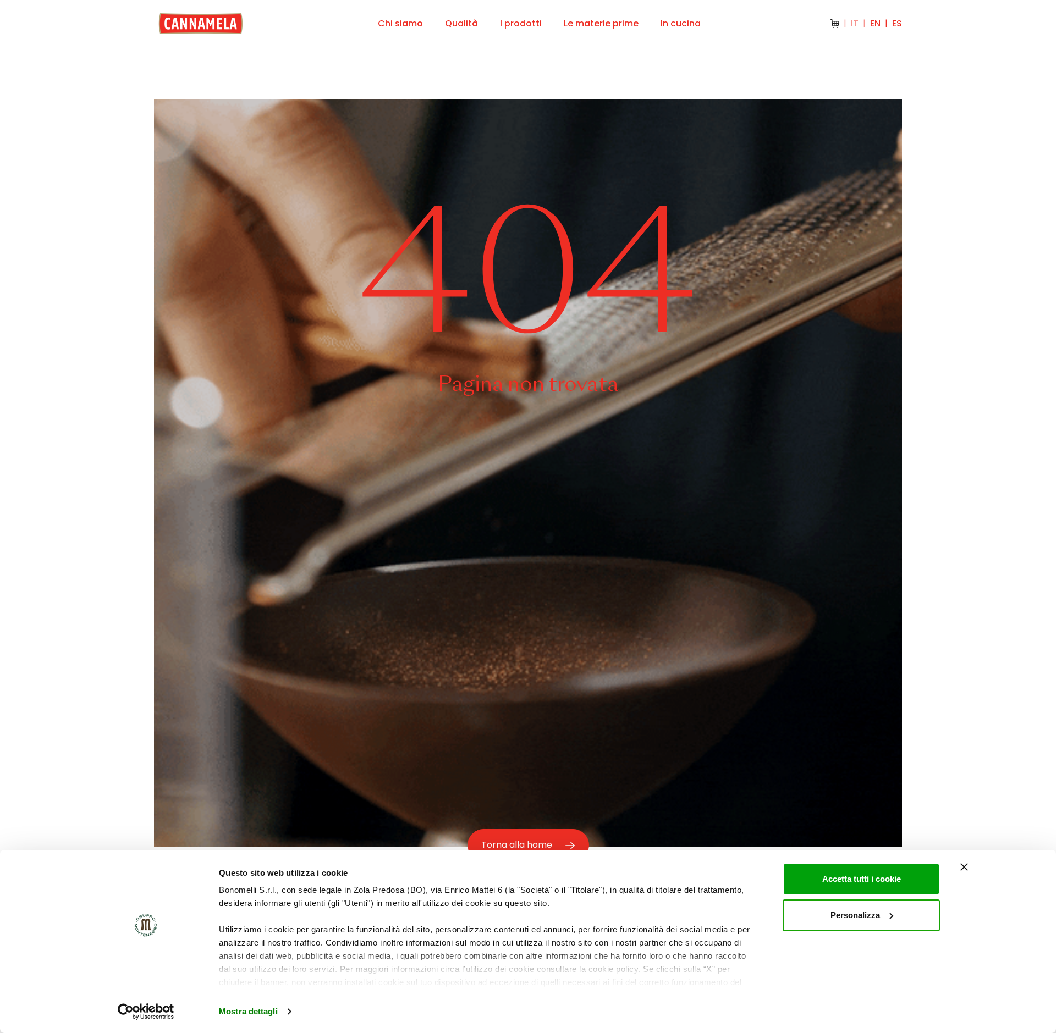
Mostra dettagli (248, 1011)
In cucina (681, 23)
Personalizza (855, 915)
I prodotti (521, 23)
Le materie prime (601, 23)
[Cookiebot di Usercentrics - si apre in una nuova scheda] (146, 1011)
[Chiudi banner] (964, 867)
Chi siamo (400, 23)
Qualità (461, 23)
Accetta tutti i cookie (861, 878)
